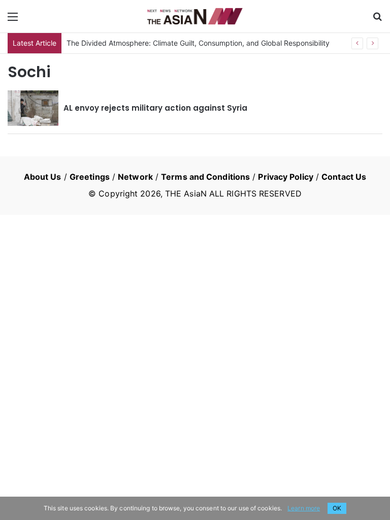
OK (337, 508)
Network (135, 177)
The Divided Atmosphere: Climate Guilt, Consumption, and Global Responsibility (198, 43)
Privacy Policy (285, 177)
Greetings (90, 177)
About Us (42, 177)
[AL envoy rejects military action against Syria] (33, 108)
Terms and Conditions (205, 177)
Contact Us (343, 177)
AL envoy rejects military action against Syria (155, 108)
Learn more (303, 508)
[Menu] (13, 20)
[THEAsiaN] (195, 16)
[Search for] (377, 20)
